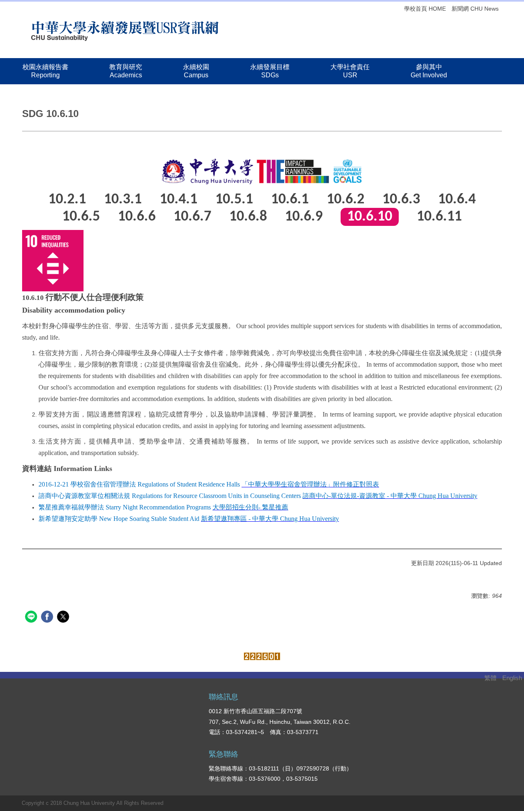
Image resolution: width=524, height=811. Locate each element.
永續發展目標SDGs (269, 71)
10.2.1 (67, 199)
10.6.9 (304, 217)
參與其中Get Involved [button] (429, 71)
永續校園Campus (196, 71)
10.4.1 (178, 199)
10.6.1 (290, 199)
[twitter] (64, 618)
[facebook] (48, 618)
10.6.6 (137, 217)
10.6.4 (457, 199)
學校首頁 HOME (425, 8)
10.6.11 (439, 217)
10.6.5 (81, 217)
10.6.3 (401, 199)
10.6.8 (248, 217)
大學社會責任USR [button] (350, 71)
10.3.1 (123, 199)
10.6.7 (192, 217)
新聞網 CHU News (475, 8)
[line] (32, 618)
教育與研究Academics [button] (125, 71)
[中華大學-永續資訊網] (125, 29)
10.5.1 (234, 199)
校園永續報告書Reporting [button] (45, 71)
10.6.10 (369, 217)
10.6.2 (345, 199)
